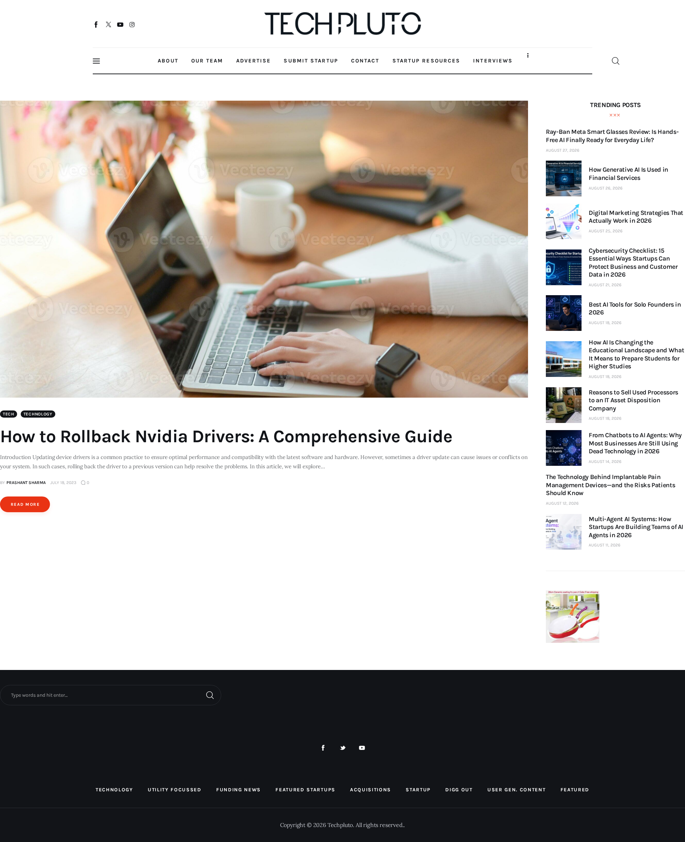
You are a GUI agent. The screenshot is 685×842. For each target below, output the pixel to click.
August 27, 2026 (562, 150)
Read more (25, 504)
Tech (8, 414)
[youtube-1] (362, 748)
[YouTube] (120, 24)
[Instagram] (132, 24)
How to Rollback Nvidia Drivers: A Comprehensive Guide (226, 436)
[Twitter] (108, 24)
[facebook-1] (323, 748)
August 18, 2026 (605, 322)
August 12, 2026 (562, 503)
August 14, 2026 (605, 461)
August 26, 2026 (606, 188)
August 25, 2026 (606, 230)
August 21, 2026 (605, 284)
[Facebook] (96, 24)
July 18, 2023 (63, 482)
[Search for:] (110, 694)
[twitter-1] (343, 748)
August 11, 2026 (604, 545)
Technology (38, 414)
